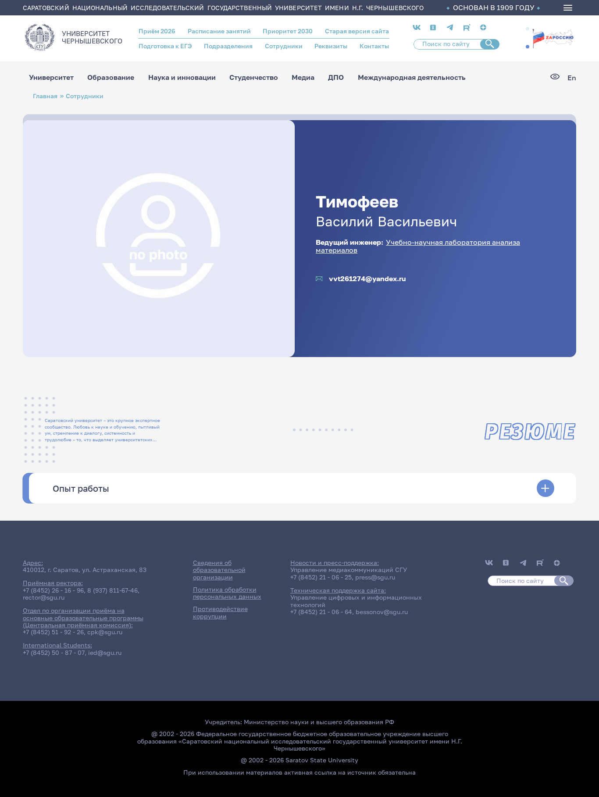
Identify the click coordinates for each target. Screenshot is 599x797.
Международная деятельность (412, 78)
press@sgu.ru (375, 577)
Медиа (303, 78)
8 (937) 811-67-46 (112, 590)
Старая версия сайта (357, 31)
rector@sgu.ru (43, 597)
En (571, 78)
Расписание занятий (219, 31)
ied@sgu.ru (104, 652)
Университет (51, 78)
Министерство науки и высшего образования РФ (319, 722)
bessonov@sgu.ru (382, 611)
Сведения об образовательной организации (219, 570)
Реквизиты (330, 46)
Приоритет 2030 (288, 31)
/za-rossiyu (552, 37)
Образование (110, 78)
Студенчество (253, 78)
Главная (45, 96)
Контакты (374, 46)
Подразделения (228, 46)
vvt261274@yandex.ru (367, 278)
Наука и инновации (182, 78)
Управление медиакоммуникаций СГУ (348, 569)
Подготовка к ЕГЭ (165, 46)
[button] (527, 28)
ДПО (336, 78)
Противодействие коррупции (220, 612)
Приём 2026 (157, 31)
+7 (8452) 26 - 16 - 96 (53, 590)
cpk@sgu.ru (104, 632)
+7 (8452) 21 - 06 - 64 (321, 611)
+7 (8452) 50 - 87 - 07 (54, 652)
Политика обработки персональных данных (227, 593)
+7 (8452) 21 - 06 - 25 (321, 577)
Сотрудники (284, 46)
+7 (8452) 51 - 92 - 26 (53, 632)
